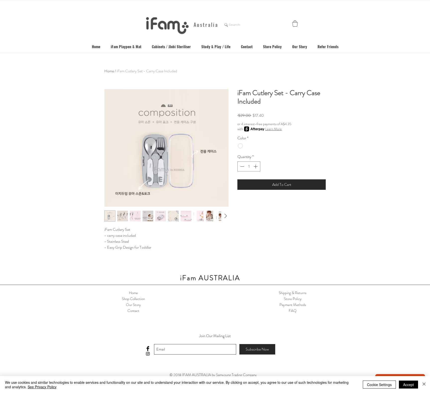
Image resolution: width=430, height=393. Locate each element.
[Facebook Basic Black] (147, 348)
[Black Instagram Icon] (147, 353)
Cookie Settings (379, 384)
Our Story (133, 305)
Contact (133, 311)
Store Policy (293, 299)
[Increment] (256, 166)
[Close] (424, 384)
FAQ (293, 311)
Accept (408, 384)
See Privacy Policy (42, 386)
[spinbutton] (249, 166)
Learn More (273, 128)
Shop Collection (133, 299)
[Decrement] (241, 166)
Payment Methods (292, 305)
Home (109, 71)
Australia (206, 24)
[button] (295, 23)
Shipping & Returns (293, 293)
